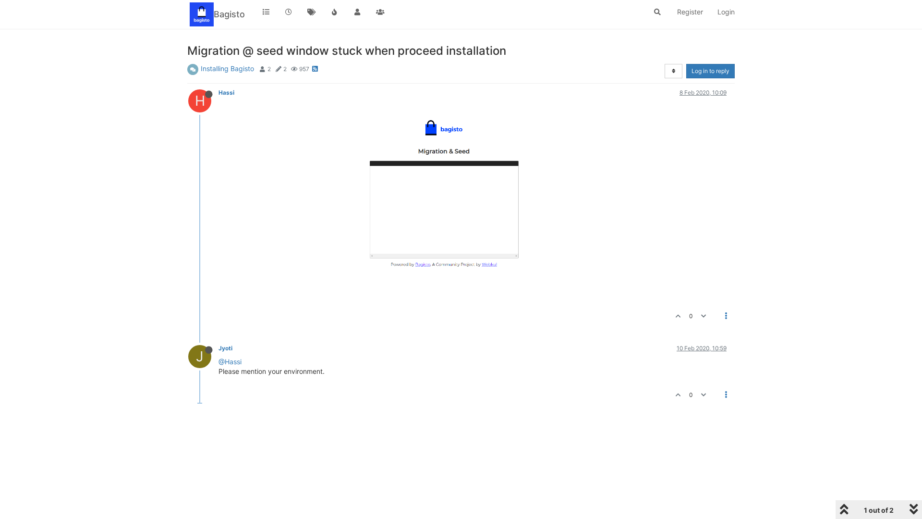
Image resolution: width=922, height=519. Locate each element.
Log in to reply (710, 70)
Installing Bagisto (227, 68)
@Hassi (230, 362)
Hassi (226, 92)
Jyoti (225, 348)
